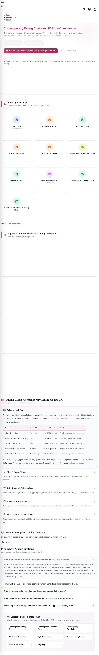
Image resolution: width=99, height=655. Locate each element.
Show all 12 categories (12, 223)
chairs (8, 20)
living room (11, 17)
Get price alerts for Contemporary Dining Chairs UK (32, 51)
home (8, 15)
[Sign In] (94, 9)
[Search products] (84, 9)
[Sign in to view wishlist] (89, 9)
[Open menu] (2, 2)
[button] (49, 437)
